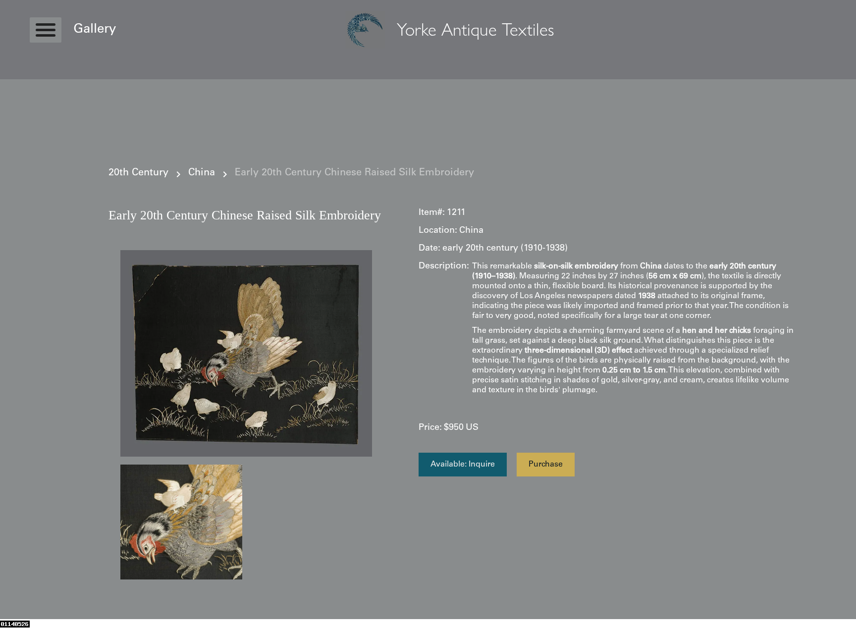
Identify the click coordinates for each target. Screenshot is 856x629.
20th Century (138, 173)
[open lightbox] (246, 353)
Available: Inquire (462, 465)
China (201, 173)
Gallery (94, 29)
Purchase (546, 465)
